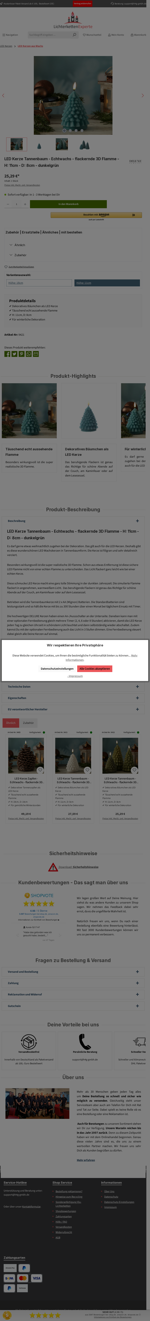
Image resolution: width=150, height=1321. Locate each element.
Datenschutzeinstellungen (57, 669)
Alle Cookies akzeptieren (95, 669)
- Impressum (75, 676)
